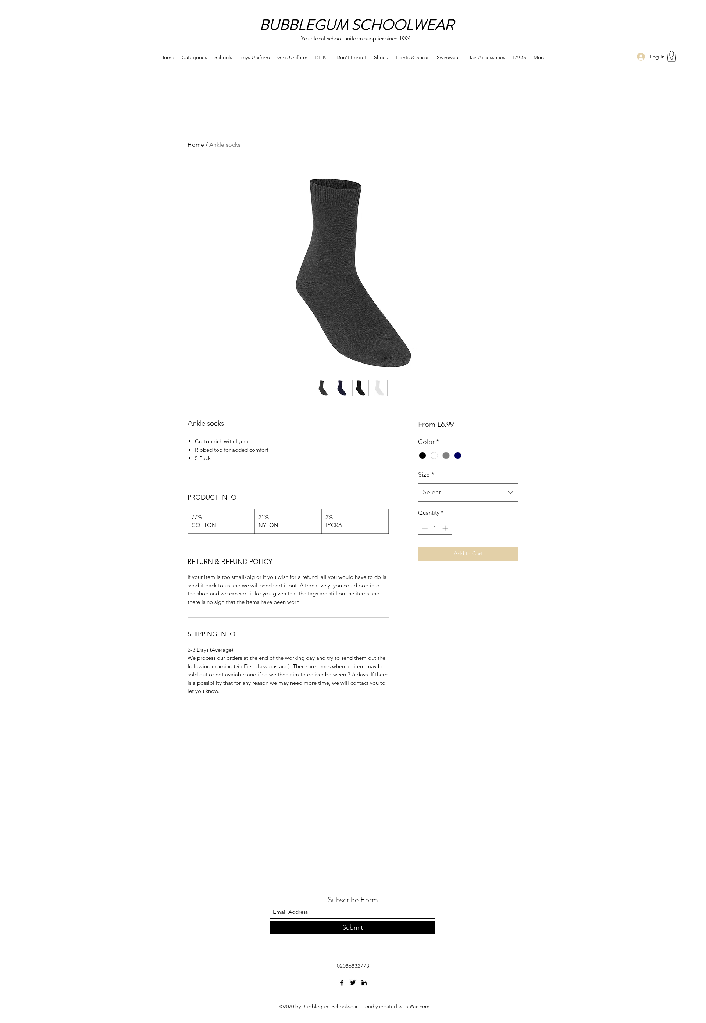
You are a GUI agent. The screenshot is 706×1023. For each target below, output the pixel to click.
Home (196, 144)
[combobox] (468, 492)
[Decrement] (424, 528)
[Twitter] (353, 982)
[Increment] (446, 528)
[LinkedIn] (364, 982)
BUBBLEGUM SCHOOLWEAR (357, 24)
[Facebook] (342, 982)
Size (426, 475)
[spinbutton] (435, 528)
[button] (671, 56)
